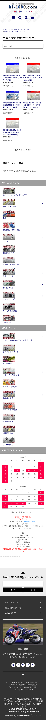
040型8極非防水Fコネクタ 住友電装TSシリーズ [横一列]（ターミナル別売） (12, 132)
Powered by (10, 715)
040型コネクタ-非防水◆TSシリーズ (14, 31)
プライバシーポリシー (15, 687)
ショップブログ (18, 689)
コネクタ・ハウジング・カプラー (19, 29)
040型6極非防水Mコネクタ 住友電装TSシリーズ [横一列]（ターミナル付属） (12, 105)
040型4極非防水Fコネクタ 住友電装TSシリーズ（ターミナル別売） (32, 77)
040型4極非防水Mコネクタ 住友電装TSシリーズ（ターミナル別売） (12, 77)
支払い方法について (18, 682)
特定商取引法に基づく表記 (27, 685)
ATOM (31, 689)
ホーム (5, 29)
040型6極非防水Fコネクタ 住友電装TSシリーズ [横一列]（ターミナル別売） (32, 105)
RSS (26, 689)
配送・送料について (32, 682)
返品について (13, 685)
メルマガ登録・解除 (30, 687)
